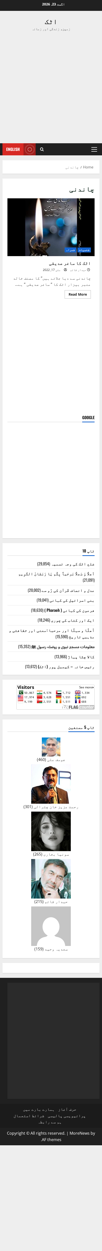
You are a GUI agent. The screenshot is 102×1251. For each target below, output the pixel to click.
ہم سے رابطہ (50, 1122)
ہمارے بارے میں (39, 1109)
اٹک (51, 21)
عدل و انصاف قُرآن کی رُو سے (68, 590)
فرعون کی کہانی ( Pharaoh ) (69, 610)
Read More (76, 295)
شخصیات (84, 250)
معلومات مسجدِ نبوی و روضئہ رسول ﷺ (63, 646)
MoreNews (80, 1133)
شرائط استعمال (29, 1115)
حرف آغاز (67, 1109)
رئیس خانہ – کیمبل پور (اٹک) (66, 666)
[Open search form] (42, 149)
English (13, 149)
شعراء (70, 250)
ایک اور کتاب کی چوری (73, 620)
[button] (94, 149)
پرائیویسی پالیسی (67, 1115)
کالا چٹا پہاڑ (81, 656)
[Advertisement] (51, 87)
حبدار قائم (78, 270)
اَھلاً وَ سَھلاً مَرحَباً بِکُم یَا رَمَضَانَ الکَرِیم (56, 573)
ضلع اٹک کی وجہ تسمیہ (73, 564)
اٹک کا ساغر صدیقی (51, 227)
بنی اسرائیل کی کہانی (72, 600)
